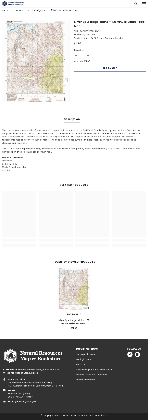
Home (5, 10)
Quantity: (79, 50)
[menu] (144, 3)
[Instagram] (137, 354)
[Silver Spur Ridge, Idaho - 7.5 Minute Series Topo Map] (74, 289)
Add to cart (110, 68)
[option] (36, 61)
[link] (19, 240)
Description (72, 119)
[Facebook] (130, 354)
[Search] (136, 3)
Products (16, 10)
